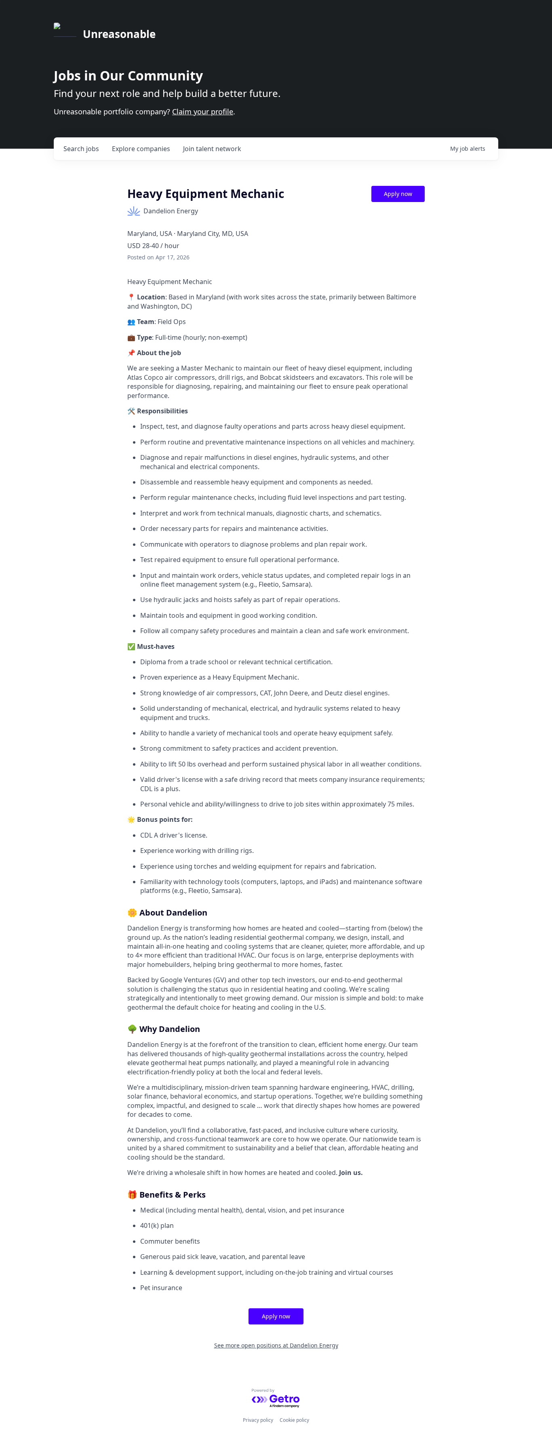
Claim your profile (202, 111)
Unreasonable (119, 34)
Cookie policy (294, 1420)
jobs (81, 148)
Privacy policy (258, 1420)
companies (141, 148)
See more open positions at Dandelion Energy (276, 1345)
